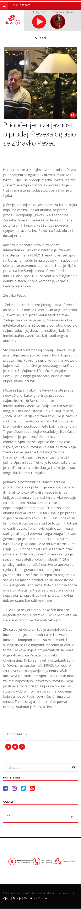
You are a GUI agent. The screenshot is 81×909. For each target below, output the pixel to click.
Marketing (29, 898)
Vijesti (6, 898)
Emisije (17, 898)
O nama (42, 898)
